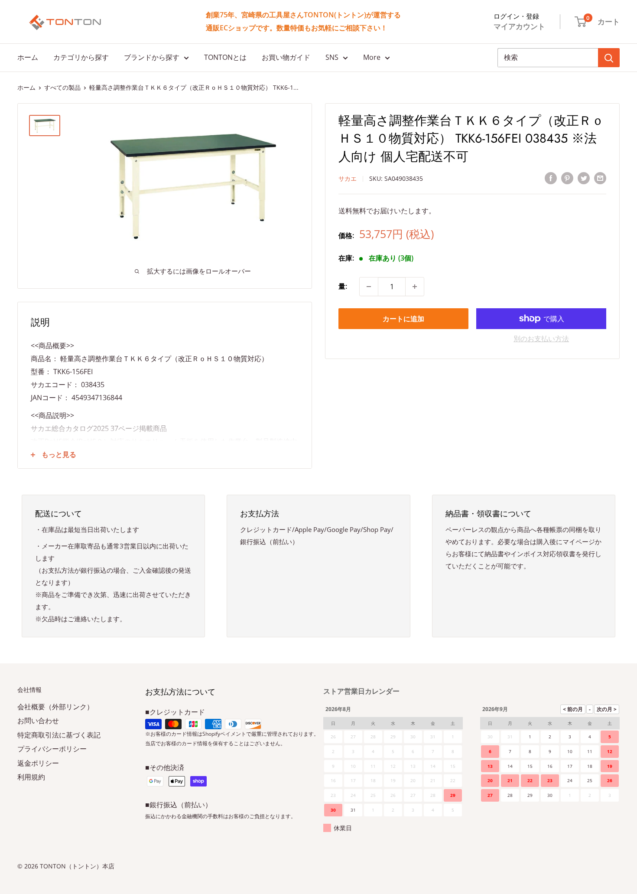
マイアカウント (519, 26)
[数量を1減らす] (369, 286)
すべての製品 (62, 87)
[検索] (609, 57)
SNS (331, 57)
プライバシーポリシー (52, 749)
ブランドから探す (151, 57)
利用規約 (31, 777)
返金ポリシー (38, 763)
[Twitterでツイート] (584, 178)
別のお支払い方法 (541, 338)
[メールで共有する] (600, 178)
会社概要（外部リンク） (55, 706)
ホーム (27, 57)
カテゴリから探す (81, 57)
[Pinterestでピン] (567, 178)
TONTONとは (225, 57)
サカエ (347, 178)
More (371, 57)
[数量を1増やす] (415, 286)
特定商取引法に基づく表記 (59, 735)
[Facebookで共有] (551, 178)
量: (342, 286)
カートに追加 (403, 318)
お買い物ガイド (286, 57)
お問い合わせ (38, 720)
